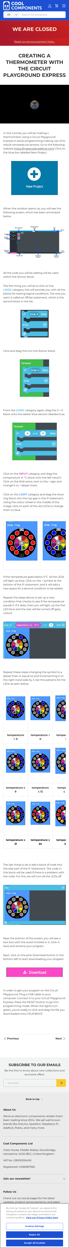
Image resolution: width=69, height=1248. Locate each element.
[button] (56, 5)
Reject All (34, 1234)
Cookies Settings (34, 1226)
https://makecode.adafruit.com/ (34, 148)
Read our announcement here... (34, 41)
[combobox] (34, 14)
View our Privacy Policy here (42, 1217)
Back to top (33, 1099)
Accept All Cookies (34, 1243)
